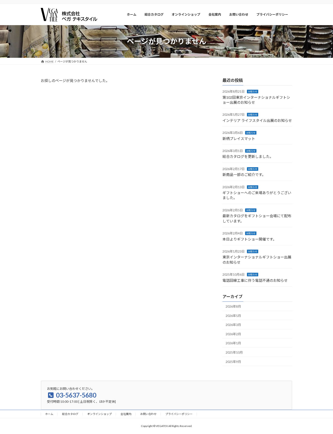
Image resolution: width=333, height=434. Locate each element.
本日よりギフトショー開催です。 (249, 239)
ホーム (49, 414)
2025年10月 (234, 352)
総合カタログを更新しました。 (247, 156)
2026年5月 (233, 315)
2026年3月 (233, 325)
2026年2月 (233, 334)
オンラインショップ (99, 414)
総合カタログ (70, 414)
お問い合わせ (148, 414)
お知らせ (252, 91)
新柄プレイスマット (238, 138)
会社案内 (126, 414)
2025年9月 (233, 361)
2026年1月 (233, 343)
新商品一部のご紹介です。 (243, 174)
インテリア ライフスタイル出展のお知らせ (257, 120)
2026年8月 (233, 306)
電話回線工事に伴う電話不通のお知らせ (255, 280)
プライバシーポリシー (179, 414)
